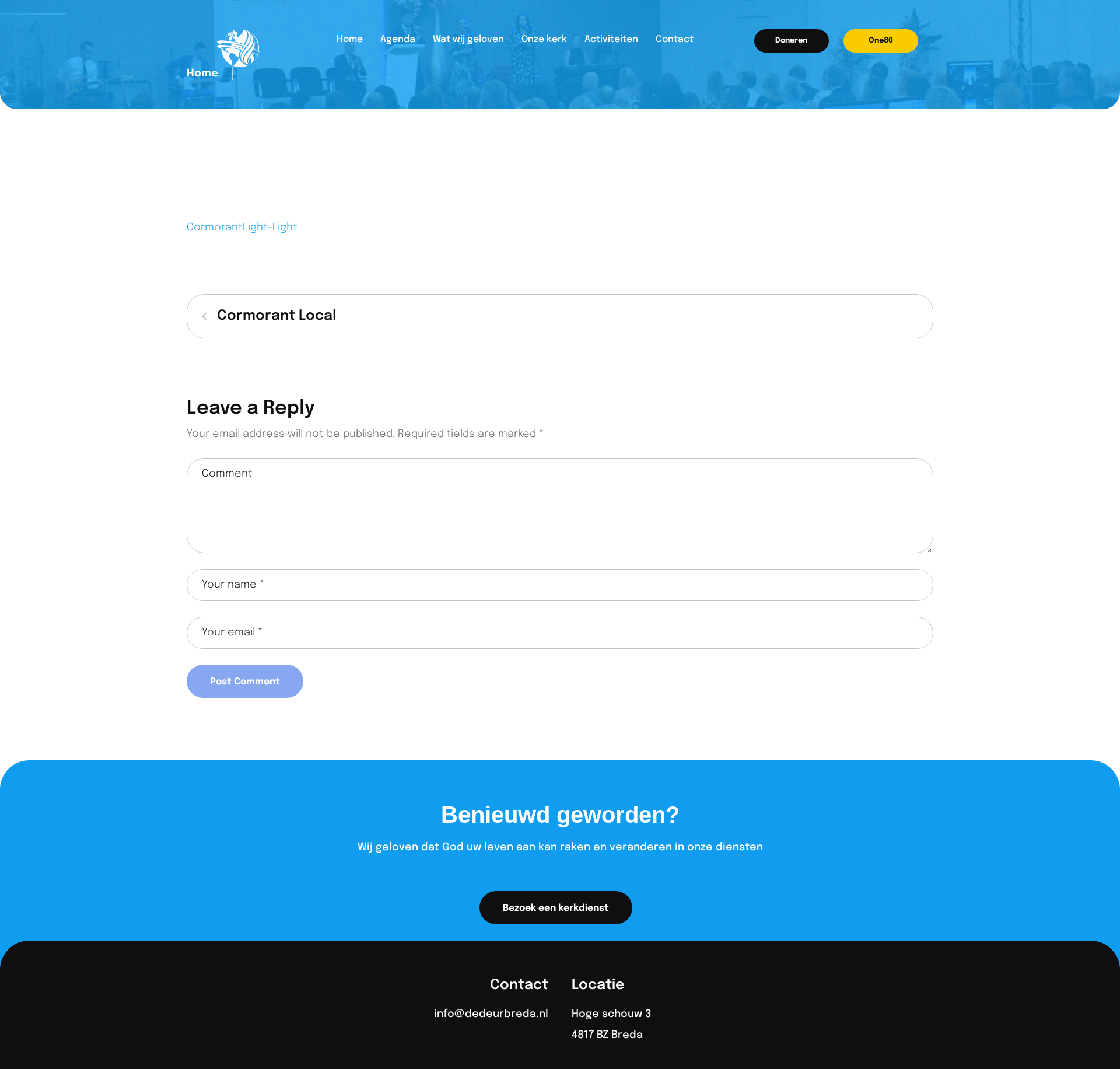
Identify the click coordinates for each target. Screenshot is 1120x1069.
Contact (675, 39)
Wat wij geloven (468, 39)
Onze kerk (544, 39)
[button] (791, 41)
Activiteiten (611, 39)
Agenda (397, 39)
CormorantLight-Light (242, 227)
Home (350, 39)
